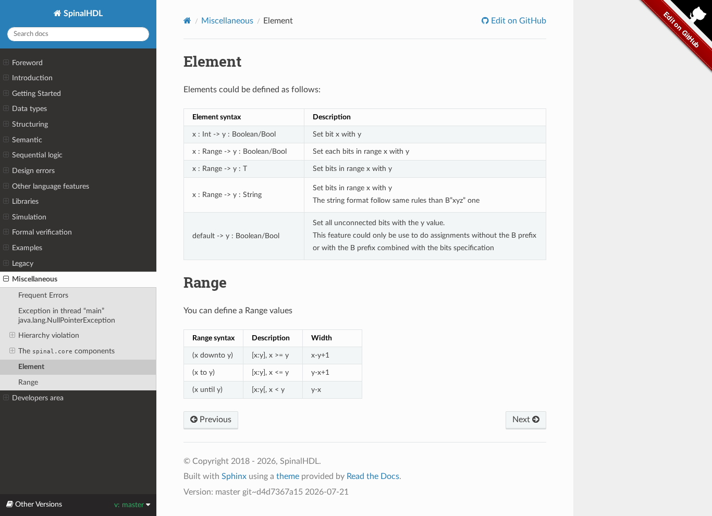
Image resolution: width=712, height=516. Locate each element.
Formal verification (42, 232)
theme (287, 476)
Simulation (29, 217)
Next (522, 419)
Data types (29, 109)
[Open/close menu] (6, 63)
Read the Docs (373, 476)
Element (31, 367)
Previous (214, 419)
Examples (27, 248)
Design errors (33, 171)
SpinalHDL (82, 13)
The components (66, 351)
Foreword (27, 63)
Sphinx (234, 476)
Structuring (30, 124)
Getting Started (36, 93)
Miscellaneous (34, 279)
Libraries (25, 201)
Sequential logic (37, 155)
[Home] (187, 20)
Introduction (32, 78)
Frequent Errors (43, 295)
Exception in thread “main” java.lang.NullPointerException (66, 315)
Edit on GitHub (517, 21)
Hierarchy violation (48, 335)
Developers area (38, 398)
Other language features (50, 186)
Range (28, 382)
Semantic (27, 140)
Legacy (22, 263)
